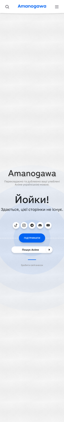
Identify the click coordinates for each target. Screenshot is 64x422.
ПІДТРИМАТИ (32, 238)
